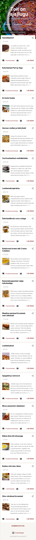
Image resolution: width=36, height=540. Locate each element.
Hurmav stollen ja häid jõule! (14, 128)
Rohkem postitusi (18, 526)
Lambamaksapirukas (11, 188)
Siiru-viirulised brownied (12, 496)
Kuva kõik (30, 32)
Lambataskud (8, 346)
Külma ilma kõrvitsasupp (12, 436)
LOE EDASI (30, 60)
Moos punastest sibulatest (13, 406)
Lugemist (28, 24)
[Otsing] (33, 4)
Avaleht (7, 24)
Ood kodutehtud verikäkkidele (15, 158)
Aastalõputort (8, 38)
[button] (33, 38)
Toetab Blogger (19, 533)
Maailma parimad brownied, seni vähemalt (13, 314)
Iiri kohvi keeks (8, 98)
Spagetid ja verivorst (11, 376)
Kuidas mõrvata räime (11, 466)
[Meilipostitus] (17, 61)
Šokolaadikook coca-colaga (14, 218)
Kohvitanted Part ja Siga (12, 68)
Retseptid (18, 24)
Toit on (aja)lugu (18, 11)
